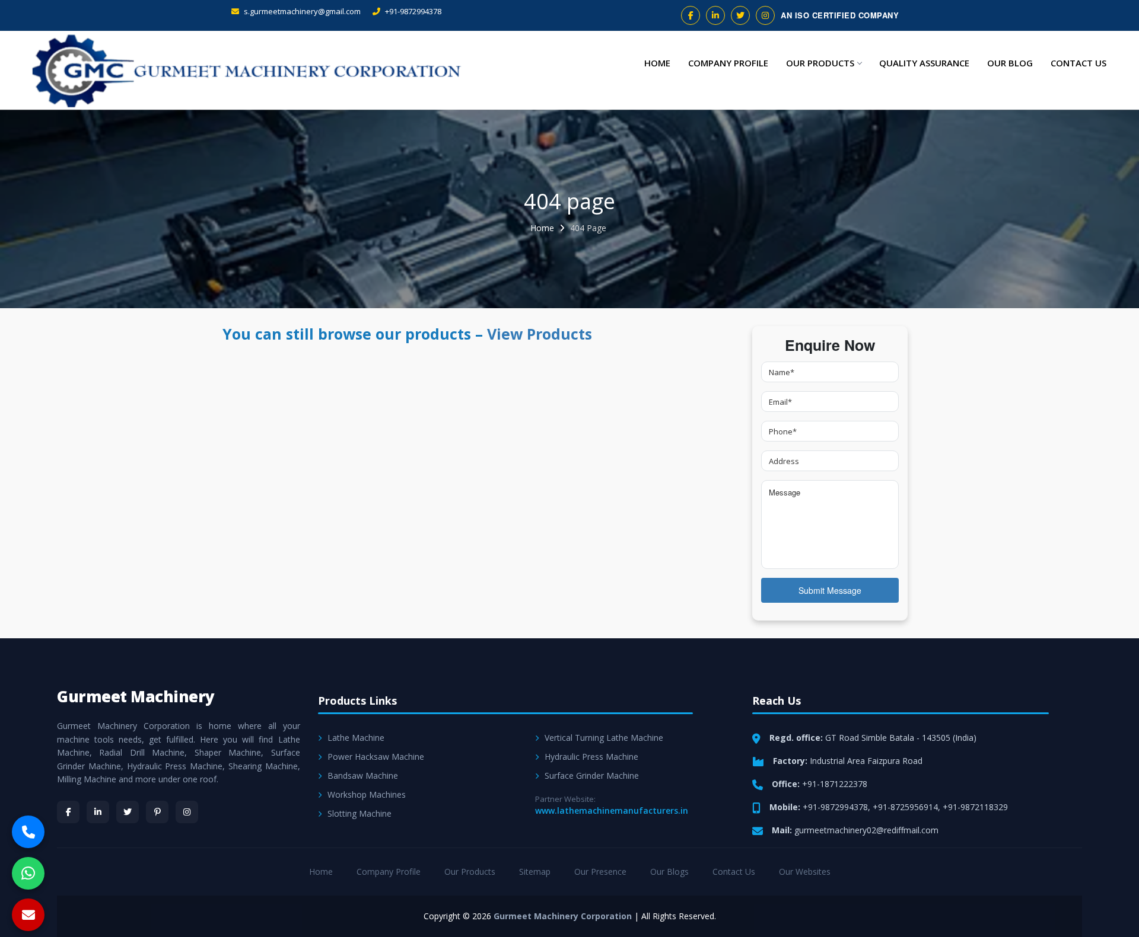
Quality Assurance (924, 63)
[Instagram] (187, 812)
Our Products (820, 63)
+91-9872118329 (975, 807)
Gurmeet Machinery (136, 696)
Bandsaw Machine (362, 775)
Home (657, 63)
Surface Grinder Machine (592, 775)
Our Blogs (669, 871)
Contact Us (1078, 63)
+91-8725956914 (905, 807)
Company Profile (728, 63)
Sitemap (535, 871)
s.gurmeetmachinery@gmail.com (301, 11)
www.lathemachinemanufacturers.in (611, 810)
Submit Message (829, 590)
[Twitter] (127, 812)
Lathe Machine (355, 737)
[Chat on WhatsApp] (28, 873)
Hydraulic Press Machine (591, 756)
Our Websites (805, 871)
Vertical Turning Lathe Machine (604, 737)
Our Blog (1010, 63)
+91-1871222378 (834, 783)
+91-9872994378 (412, 11)
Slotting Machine (359, 813)
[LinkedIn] (98, 812)
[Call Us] (28, 832)
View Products (539, 334)
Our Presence (600, 871)
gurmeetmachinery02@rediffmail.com (866, 830)
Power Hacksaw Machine (375, 756)
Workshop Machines (366, 794)
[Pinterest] (157, 812)
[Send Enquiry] (28, 914)
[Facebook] (68, 812)
